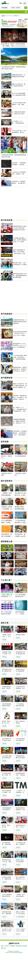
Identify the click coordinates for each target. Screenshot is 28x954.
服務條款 (13, 946)
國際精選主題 (6, 541)
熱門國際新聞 (6, 378)
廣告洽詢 (3, 948)
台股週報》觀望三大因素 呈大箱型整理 (6, 653)
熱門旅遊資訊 (6, 314)
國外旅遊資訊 (6, 481)
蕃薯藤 (5, 3)
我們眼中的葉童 (20, 634)
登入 (21, 3)
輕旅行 (18, 882)
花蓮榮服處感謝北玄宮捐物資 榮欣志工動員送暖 (7, 809)
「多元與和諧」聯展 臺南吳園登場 (20, 705)
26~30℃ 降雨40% (12, 15)
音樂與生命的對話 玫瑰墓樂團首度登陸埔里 (20, 671)
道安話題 (5, 441)
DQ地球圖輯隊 (20, 916)
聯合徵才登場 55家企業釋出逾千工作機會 (20, 861)
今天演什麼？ (6, 580)
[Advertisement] (14, 203)
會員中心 (7, 946)
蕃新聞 (4, 639)
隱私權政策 (19, 946)
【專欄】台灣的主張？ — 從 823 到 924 (7, 636)
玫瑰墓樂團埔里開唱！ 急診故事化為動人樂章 (7, 688)
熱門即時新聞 (6, 220)
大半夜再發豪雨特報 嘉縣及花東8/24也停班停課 (20, 740)
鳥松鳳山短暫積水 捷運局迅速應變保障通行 (6, 878)
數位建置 (24, 946)
